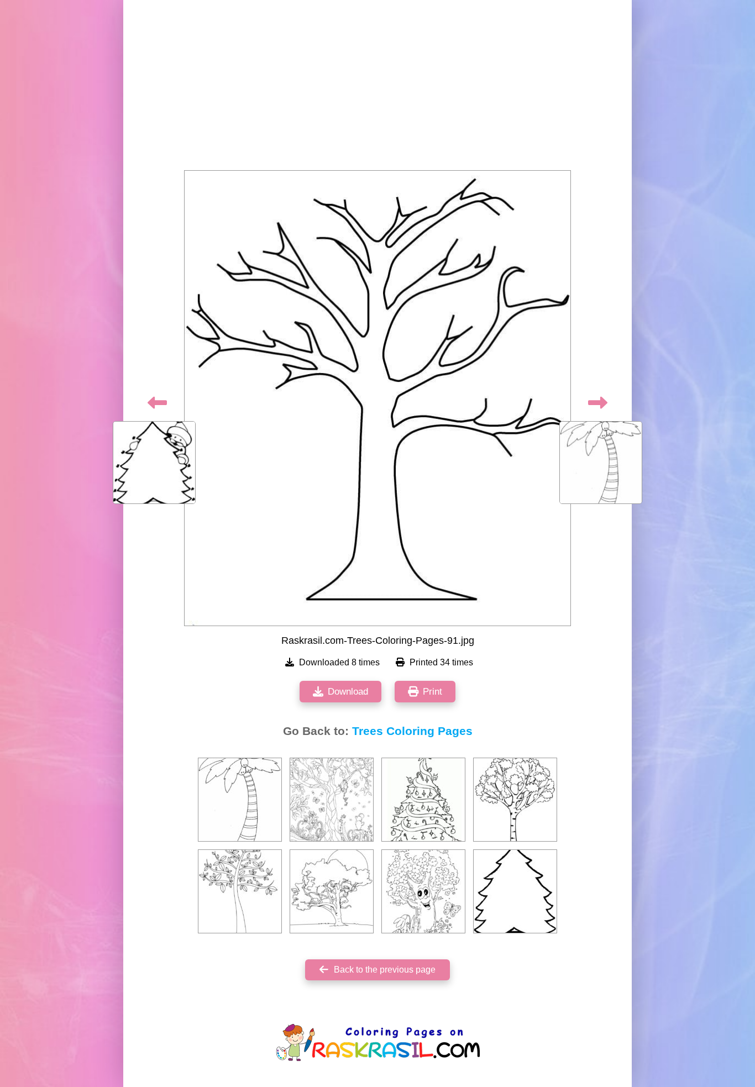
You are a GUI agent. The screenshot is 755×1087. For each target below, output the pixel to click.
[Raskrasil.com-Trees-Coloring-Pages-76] (515, 800)
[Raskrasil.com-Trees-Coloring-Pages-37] (240, 891)
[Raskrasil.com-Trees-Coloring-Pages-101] (332, 800)
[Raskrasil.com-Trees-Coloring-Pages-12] (423, 891)
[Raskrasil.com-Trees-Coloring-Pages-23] (423, 800)
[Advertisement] (377, 88)
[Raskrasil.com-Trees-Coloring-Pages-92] (240, 800)
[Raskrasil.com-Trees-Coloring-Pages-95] (515, 891)
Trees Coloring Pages (412, 731)
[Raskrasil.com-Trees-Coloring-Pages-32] (332, 891)
